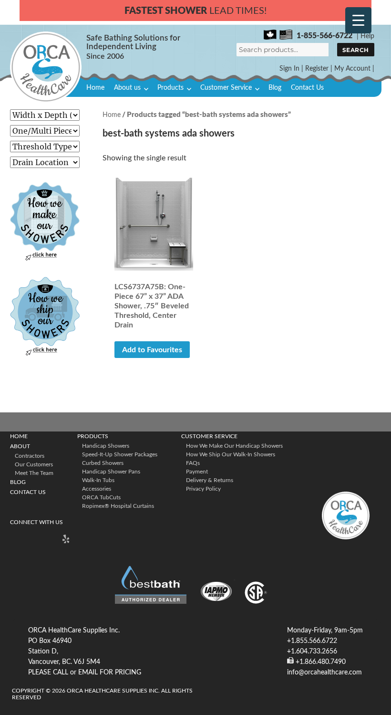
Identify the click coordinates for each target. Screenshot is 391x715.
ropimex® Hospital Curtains (118, 506)
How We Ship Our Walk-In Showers (230, 454)
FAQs (193, 463)
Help (367, 36)
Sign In (289, 68)
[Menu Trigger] (358, 20)
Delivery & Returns (209, 480)
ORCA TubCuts (101, 497)
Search (355, 49)
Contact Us (307, 87)
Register (317, 68)
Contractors (29, 456)
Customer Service (226, 87)
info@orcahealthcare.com (324, 672)
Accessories (96, 489)
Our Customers (34, 464)
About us (127, 87)
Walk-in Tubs (98, 480)
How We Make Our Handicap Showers (234, 446)
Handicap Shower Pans (111, 471)
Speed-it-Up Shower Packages (119, 454)
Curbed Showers (102, 463)
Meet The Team (34, 473)
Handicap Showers (105, 446)
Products (170, 87)
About (20, 446)
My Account (352, 68)
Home (95, 87)
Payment (197, 471)
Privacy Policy (203, 489)
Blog (274, 87)
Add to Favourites (152, 350)
